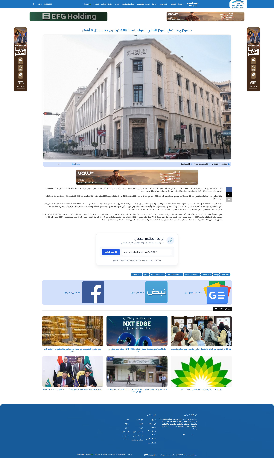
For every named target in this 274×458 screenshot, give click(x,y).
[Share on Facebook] (229, 189)
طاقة (127, 419)
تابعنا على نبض (137, 292)
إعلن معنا (112, 454)
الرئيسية (181, 4)
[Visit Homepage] (238, 4)
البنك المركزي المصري (192, 274)
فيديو (127, 427)
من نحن (130, 454)
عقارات (117, 4)
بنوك (182, 164)
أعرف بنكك (152, 423)
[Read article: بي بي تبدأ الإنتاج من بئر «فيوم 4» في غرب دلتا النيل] (201, 371)
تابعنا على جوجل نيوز (193, 292)
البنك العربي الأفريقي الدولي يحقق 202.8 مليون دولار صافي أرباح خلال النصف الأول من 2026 (137, 390)
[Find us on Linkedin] (188, 434)
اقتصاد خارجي (151, 438)
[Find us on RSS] (184, 434)
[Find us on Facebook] (196, 434)
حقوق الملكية (136, 274)
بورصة (154, 4)
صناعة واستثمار (106, 4)
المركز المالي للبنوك (158, 274)
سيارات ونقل (138, 435)
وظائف (105, 454)
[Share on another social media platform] (229, 199)
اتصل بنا (97, 454)
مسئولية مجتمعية (128, 4)
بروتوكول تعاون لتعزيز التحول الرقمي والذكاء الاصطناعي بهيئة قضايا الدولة (72, 389)
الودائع (146, 274)
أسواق (153, 419)
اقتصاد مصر (152, 442)
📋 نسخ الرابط (111, 252)
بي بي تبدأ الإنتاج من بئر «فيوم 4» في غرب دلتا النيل (201, 389)
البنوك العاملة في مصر (174, 274)
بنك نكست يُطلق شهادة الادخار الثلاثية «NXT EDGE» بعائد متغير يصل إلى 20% (137, 350)
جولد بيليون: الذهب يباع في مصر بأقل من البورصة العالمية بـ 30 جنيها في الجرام (72, 350)
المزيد (97, 4)
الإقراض (216, 274)
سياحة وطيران (138, 431)
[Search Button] (34, 4)
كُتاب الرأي (125, 431)
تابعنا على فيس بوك (72, 292)
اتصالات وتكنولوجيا (143, 4)
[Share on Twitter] (229, 194)
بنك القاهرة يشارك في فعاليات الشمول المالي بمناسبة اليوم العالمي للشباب (201, 349)
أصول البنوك (225, 274)
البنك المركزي (206, 274)
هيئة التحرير (121, 454)
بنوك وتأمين (163, 4)
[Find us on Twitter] (192, 434)
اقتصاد (173, 4)
